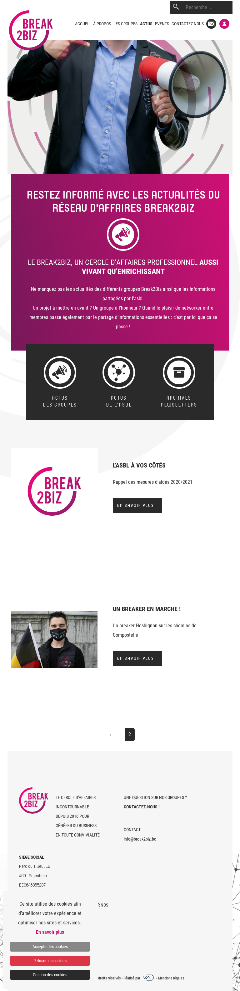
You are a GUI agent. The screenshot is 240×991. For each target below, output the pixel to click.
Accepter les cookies (50, 946)
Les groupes (125, 23)
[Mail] (211, 24)
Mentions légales (171, 978)
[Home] (30, 25)
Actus (146, 23)
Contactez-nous (188, 23)
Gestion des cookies (50, 974)
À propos (102, 23)
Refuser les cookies (50, 960)
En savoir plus (135, 505)
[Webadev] (148, 978)
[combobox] (209, 7)
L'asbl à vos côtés (139, 465)
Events (162, 23)
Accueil (83, 23)
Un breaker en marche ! (147, 609)
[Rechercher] (176, 7)
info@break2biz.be (140, 839)
